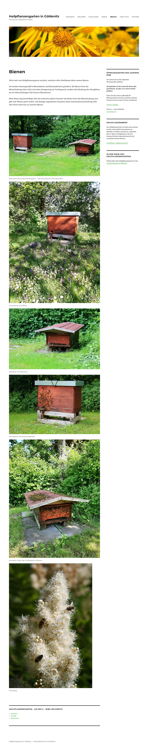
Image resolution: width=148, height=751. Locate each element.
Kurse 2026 (93, 17)
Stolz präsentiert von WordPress (44, 741)
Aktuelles (81, 17)
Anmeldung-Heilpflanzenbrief (117, 143)
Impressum (15, 718)
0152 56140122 (111, 111)
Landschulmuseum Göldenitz (117, 163)
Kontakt (135, 17)
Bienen (113, 17)
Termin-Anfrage (112, 105)
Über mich (124, 17)
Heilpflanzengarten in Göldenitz (34, 16)
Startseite (70, 17)
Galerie (104, 17)
